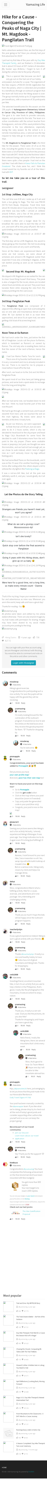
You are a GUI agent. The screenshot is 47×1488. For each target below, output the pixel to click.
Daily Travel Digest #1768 (20, 1097)
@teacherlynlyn (27, 954)
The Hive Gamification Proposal (31, 1212)
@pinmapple (18, 1106)
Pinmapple (23, 766)
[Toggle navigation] (5, 4)
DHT (11, 172)
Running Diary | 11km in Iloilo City (28, 1430)
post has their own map (29, 778)
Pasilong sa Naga (32, 469)
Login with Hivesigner (23, 663)
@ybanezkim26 (20, 1088)
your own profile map (19, 774)
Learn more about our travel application (27, 1137)
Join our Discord (21, 1132)
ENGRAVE (31, 1472)
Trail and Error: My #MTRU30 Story (28, 1303)
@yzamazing (29, 1169)
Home (4, 1467)
